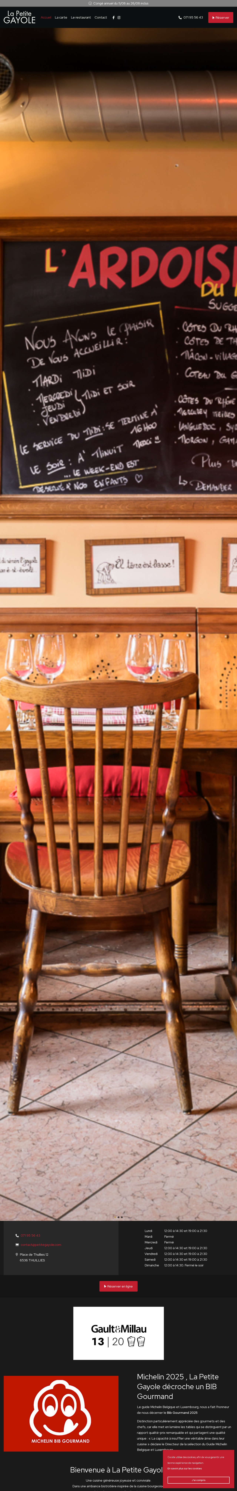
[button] (115, 1217)
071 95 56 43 (193, 17)
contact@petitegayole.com (41, 1244)
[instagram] (119, 17)
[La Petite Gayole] (19, 17)
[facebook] (114, 17)
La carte (61, 17)
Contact (101, 17)
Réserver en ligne (120, 1286)
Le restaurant (81, 17)
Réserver (222, 17)
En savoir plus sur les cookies (185, 1468)
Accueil (46, 17)
